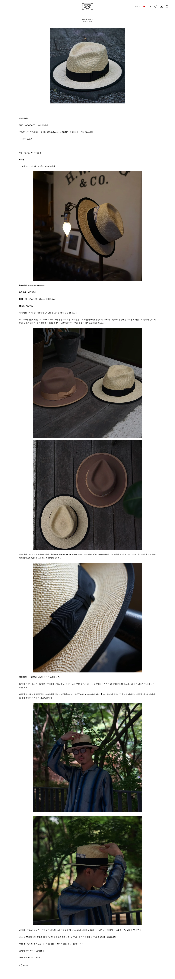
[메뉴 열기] (9, 6)
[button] (156, 6)
